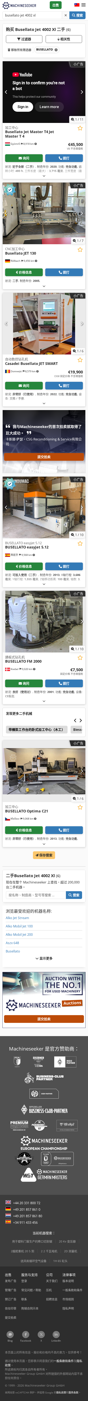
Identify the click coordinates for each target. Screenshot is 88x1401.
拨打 (66, 158)
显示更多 (46, 958)
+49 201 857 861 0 (26, 1209)
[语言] (76, 5)
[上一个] (6, 92)
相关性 (65, 39)
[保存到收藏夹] (80, 128)
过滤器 (25, 39)
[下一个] (81, 92)
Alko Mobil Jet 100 (19, 926)
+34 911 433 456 (25, 1222)
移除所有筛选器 (20, 50)
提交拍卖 (44, 457)
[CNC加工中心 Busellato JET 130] (44, 213)
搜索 (79, 15)
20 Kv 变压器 (67, 1241)
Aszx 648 (12, 943)
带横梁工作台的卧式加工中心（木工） (37, 729)
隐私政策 (61, 1392)
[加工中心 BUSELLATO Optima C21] (44, 771)
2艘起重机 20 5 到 (22, 1251)
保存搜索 (45, 855)
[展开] (44, 176)
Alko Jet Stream (17, 918)
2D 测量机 (70, 1251)
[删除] (66, 15)
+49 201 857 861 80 (27, 1216)
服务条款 (73, 1392)
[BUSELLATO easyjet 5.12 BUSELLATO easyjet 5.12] (44, 507)
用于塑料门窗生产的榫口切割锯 (32, 1241)
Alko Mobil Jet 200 (19, 934)
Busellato (13, 951)
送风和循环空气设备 (33, 1261)
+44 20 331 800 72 (26, 1203)
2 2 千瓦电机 (49, 1251)
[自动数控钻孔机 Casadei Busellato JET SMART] (44, 324)
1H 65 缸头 (60, 1261)
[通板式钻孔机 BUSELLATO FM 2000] (44, 621)
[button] (83, 5)
